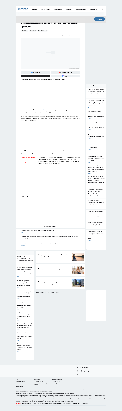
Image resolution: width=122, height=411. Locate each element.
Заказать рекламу (81, 9)
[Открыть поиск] (102, 9)
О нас (17, 379)
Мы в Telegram (58, 9)
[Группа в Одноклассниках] (81, 371)
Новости (34, 9)
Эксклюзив (21, 13)
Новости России (45, 9)
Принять (99, 19)
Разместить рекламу (56, 383)
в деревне (51, 150)
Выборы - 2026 (94, 9)
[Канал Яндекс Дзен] (35, 76)
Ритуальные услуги (45, 13)
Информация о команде (20, 381)
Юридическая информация (57, 379)
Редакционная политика (38, 381)
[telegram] (27, 197)
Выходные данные (19, 386)
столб (42, 110)
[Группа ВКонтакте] (35, 72)
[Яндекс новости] (65, 72)
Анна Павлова (75, 36)
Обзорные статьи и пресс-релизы (22, 383)
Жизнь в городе (42, 30)
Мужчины (24, 30)
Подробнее (53, 396)
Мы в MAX (69, 9)
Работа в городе (32, 13)
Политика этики (37, 379)
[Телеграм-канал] (84, 371)
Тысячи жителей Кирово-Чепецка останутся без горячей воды (37, 231)
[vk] (23, 197)
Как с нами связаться (56, 381)
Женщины (33, 30)
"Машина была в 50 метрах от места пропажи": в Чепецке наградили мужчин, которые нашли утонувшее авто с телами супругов (50, 237)
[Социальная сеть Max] (65, 76)
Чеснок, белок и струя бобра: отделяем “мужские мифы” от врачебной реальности (42, 244)
